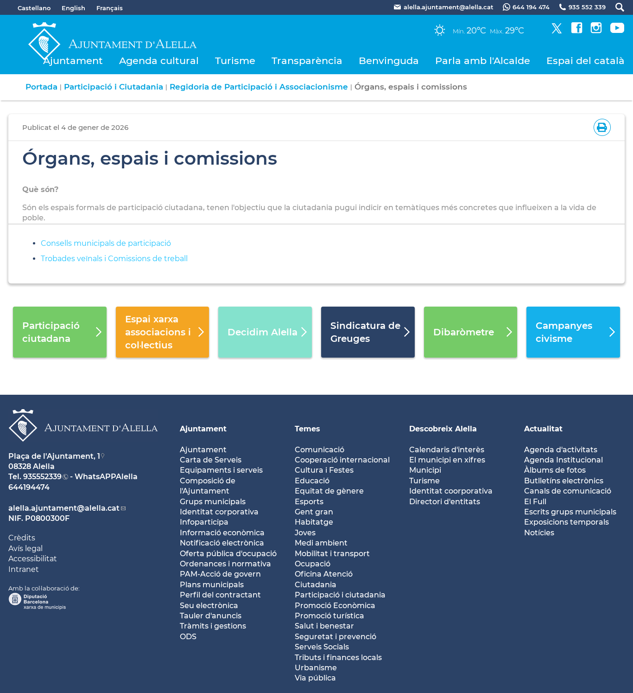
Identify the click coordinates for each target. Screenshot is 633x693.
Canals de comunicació (567, 491)
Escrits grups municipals (570, 511)
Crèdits (21, 537)
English (73, 8)
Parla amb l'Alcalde (482, 60)
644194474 (29, 487)
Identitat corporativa (219, 511)
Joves (305, 532)
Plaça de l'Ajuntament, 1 (54, 456)
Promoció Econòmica (335, 605)
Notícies (539, 532)
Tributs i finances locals (338, 657)
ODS (188, 636)
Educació (312, 480)
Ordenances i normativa (225, 563)
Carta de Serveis (210, 460)
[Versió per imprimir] (600, 126)
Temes (307, 428)
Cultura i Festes (324, 470)
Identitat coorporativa (451, 491)
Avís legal (25, 548)
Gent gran (314, 511)
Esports (309, 501)
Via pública (315, 678)
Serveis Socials (322, 646)
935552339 (42, 476)
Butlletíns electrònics (563, 480)
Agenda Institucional (563, 460)
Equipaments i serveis (221, 470)
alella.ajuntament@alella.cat (64, 508)
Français (109, 8)
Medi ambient (321, 543)
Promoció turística (329, 615)
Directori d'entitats (444, 501)
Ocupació (312, 563)
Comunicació (319, 449)
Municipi (425, 470)
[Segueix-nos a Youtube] (617, 30)
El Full (535, 501)
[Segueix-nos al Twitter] (557, 30)
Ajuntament (73, 60)
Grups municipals (213, 501)
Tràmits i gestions (213, 626)
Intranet (23, 569)
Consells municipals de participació (106, 243)
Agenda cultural (159, 60)
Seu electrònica (209, 605)
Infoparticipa (204, 522)
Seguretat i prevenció (335, 636)
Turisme (235, 60)
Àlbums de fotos (555, 470)
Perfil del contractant (220, 594)
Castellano (34, 8)
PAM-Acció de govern (220, 574)
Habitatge (314, 522)
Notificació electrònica (222, 543)
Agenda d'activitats (560, 449)
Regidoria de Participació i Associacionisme (259, 86)
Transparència (307, 60)
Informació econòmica (222, 532)
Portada (41, 86)
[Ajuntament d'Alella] (83, 448)
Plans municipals (212, 584)
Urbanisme (316, 667)
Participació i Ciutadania (113, 86)
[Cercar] (615, 7)
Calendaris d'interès (446, 449)
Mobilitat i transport (332, 553)
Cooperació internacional (342, 460)
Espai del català (585, 60)
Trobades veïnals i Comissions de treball (114, 258)
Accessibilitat (32, 558)
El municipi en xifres (447, 460)
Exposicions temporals (566, 522)
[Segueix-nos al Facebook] (576, 30)
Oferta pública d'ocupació (228, 553)
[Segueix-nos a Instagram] (596, 30)
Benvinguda (389, 60)
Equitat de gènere (329, 491)
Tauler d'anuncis (210, 615)
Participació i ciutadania (340, 594)
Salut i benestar (324, 626)
